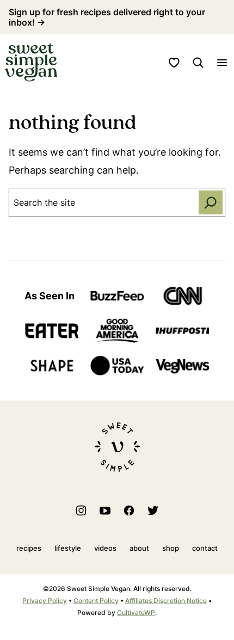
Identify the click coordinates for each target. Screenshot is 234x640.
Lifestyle (67, 548)
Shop (170, 548)
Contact (205, 548)
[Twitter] (153, 510)
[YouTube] (105, 510)
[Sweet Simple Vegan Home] (31, 62)
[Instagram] (81, 510)
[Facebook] (129, 510)
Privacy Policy (44, 600)
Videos (105, 548)
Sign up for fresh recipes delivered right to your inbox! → (107, 17)
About (139, 548)
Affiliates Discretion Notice (166, 600)
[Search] (198, 63)
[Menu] (222, 63)
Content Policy (96, 600)
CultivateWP (136, 612)
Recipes (28, 548)
